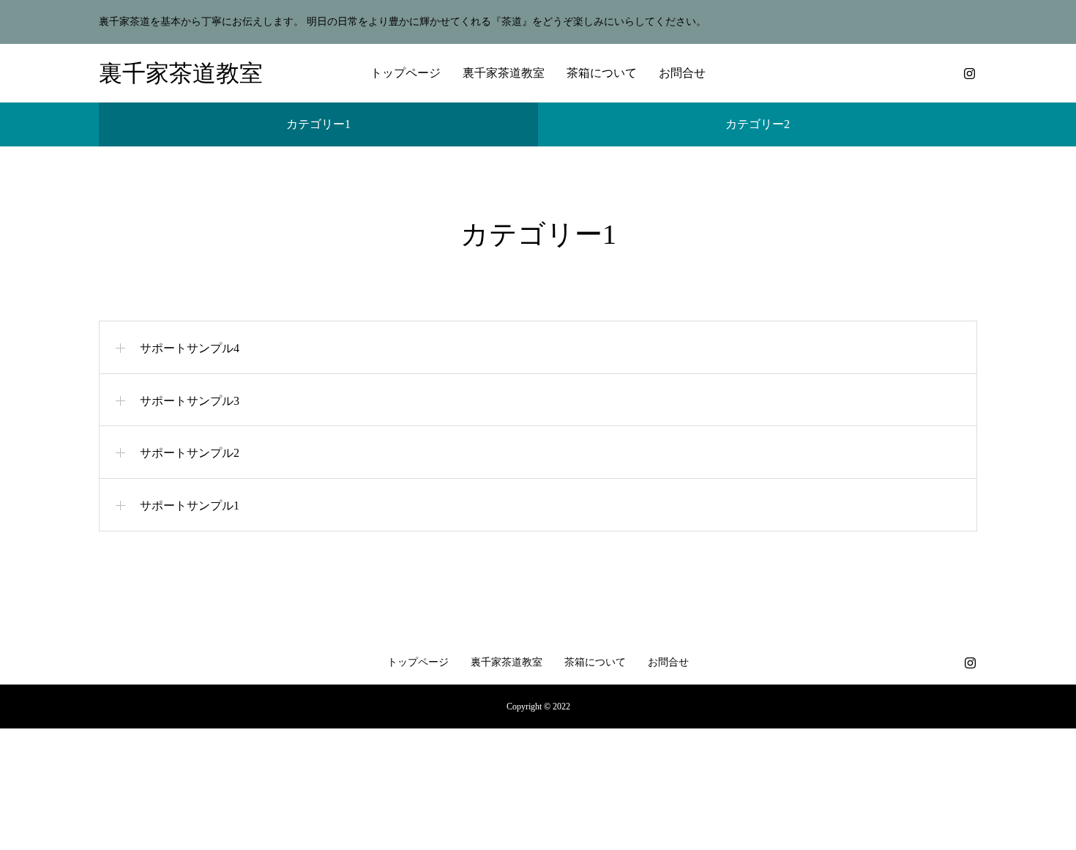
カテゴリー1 (318, 124)
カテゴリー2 (757, 124)
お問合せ (682, 73)
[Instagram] (969, 73)
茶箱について (602, 73)
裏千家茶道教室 (504, 73)
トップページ (405, 73)
